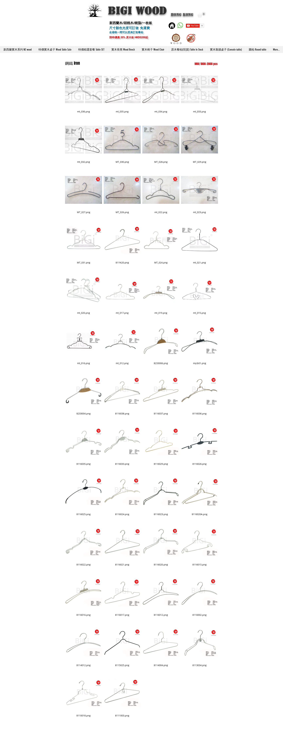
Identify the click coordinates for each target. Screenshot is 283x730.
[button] (201, 14)
